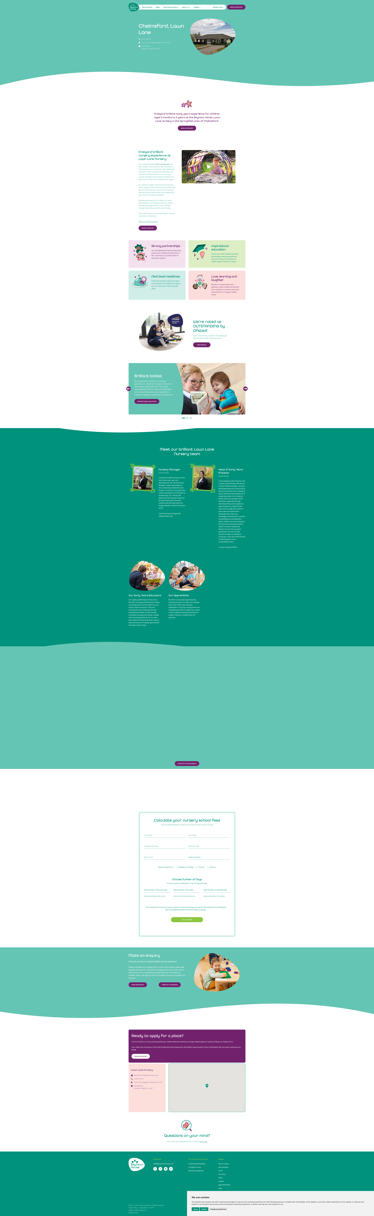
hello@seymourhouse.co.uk (163, 1164)
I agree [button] (195, 1209)
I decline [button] (204, 1209)
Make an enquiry (236, 7)
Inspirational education (196, 1164)
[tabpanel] (187, 388)
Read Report (201, 345)
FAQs (220, 1188)
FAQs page (203, 1141)
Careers (221, 1181)
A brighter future (194, 1167)
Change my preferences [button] (218, 1209)
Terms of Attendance (170, 985)
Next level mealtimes (196, 1171)
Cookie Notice (143, 1208)
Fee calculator (223, 1167)
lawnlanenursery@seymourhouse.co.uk (146, 1075)
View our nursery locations (148, 221)
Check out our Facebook (187, 757)
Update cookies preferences (137, 1210)
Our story (221, 1174)
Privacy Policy (133, 1208)
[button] (171, 7)
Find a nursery (147, 7)
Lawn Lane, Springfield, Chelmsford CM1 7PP (156, 42)
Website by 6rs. (133, 1213)
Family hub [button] (218, 7)
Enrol (158, 7)
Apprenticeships (224, 1185)
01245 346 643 (146, 39)
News (220, 1178)
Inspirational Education (146, 401)
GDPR (152, 1208)
